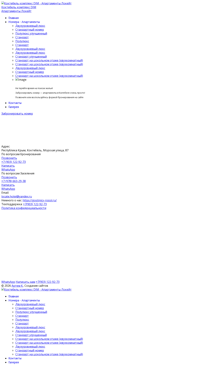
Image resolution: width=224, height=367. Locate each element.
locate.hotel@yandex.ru (16, 196)
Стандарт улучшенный (31, 56)
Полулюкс (22, 41)
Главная (13, 18)
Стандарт (22, 37)
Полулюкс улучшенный (31, 33)
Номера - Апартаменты (24, 22)
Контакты (15, 103)
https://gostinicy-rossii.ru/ (40, 200)
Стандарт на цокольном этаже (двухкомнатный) (49, 60)
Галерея (13, 107)
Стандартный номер (29, 29)
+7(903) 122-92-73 (35, 204)
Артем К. (17, 286)
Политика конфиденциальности (23, 208)
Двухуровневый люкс (30, 26)
